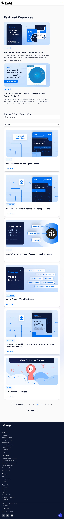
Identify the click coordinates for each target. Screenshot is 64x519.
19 (51, 404)
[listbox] (32, 124)
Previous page (19, 404)
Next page (31, 410)
